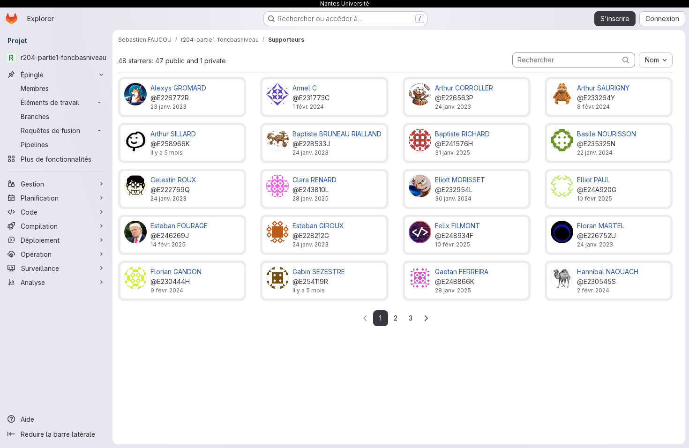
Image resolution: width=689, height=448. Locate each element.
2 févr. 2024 (593, 290)
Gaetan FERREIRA (461, 272)
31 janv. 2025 (452, 152)
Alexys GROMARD (178, 88)
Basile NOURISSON (606, 134)
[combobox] (656, 59)
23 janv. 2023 (168, 106)
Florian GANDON (176, 272)
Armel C (304, 88)
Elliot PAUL (593, 180)
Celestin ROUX (173, 180)
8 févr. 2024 (593, 106)
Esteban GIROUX (318, 226)
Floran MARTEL (600, 226)
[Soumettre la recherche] (625, 60)
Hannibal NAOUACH (607, 272)
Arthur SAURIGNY (603, 88)
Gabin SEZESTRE (318, 272)
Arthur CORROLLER (464, 88)
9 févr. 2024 (166, 290)
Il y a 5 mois (166, 152)
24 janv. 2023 (453, 106)
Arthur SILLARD (173, 134)
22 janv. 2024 (595, 152)
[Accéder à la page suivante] (426, 318)
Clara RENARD (314, 180)
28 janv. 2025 (310, 198)
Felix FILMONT (457, 226)
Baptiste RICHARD (462, 134)
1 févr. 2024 (308, 106)
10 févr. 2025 (594, 198)
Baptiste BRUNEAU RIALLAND (337, 134)
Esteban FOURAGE (179, 226)
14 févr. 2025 (168, 244)
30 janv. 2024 (453, 198)
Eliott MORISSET (460, 180)
